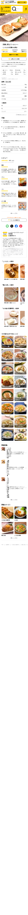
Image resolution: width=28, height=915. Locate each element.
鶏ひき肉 (3, 84)
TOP (2, 544)
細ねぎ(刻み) (4, 93)
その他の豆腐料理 (15, 544)
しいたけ (3, 87)
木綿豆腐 (3, 90)
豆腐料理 (7, 544)
